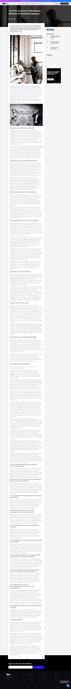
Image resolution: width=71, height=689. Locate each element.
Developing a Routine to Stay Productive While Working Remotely (56, 37)
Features (22, 3)
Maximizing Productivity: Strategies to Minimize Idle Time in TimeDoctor (55, 42)
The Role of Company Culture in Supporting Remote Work (54, 48)
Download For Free (64, 3)
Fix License (43, 680)
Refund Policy (56, 680)
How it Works (27, 3)
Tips (9, 8)
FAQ (37, 3)
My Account (57, 3)
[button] (9, 19)
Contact (40, 3)
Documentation (31, 682)
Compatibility (33, 3)
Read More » (52, 44)
